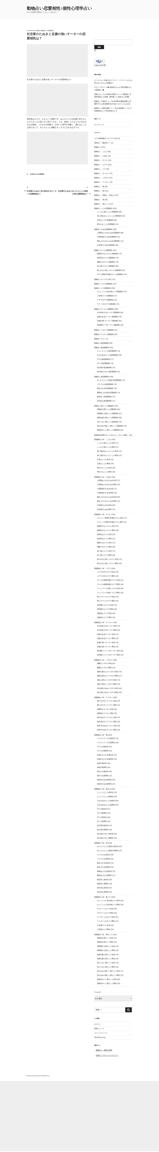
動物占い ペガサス (101, 178)
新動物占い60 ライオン (103, 697)
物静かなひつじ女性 (104, 543)
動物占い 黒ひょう (101, 204)
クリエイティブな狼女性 (106, 738)
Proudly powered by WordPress (37, 1076)
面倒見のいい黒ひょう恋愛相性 (108, 430)
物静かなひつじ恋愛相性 (106, 262)
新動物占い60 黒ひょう (103, 934)
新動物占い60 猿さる (102, 789)
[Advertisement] (57, 60)
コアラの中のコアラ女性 (106, 572)
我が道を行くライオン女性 (107, 717)
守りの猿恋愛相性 (103, 359)
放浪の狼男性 (102, 767)
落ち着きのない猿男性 (105, 838)
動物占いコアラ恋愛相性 (103, 284)
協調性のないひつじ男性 (106, 530)
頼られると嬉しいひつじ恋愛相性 (109, 270)
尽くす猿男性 (102, 821)
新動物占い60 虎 (101, 843)
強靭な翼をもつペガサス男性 (107, 676)
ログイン (97, 1024)
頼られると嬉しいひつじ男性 (107, 563)
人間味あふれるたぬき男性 (107, 484)
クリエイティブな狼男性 (106, 742)
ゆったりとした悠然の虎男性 (107, 850)
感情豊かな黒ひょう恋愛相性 (107, 413)
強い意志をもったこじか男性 (107, 455)
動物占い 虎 (99, 200)
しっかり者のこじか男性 (106, 447)
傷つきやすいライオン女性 (107, 701)
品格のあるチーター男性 (106, 638)
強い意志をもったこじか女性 (107, 451)
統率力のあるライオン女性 (107, 726)
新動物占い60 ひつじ (102, 514)
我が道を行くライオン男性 (107, 722)
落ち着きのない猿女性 (105, 834)
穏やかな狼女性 (102, 771)
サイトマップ (99, 125)
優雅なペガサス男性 (104, 667)
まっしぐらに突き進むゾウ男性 (108, 905)
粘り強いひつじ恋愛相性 (106, 266)
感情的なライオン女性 (105, 709)
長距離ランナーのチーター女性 (108, 651)
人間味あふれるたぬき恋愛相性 (108, 233)
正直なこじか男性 (103, 463)
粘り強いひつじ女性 (104, 551)
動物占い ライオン (101, 182)
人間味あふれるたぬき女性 (107, 480)
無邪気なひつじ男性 (104, 539)
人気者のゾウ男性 (103, 929)
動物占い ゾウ (100, 169)
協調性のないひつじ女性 (106, 526)
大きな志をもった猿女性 (106, 801)
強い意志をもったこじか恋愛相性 (109, 216)
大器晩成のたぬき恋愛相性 (107, 237)
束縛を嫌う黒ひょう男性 (106, 959)
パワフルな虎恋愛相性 (105, 384)
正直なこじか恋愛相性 (105, 220)
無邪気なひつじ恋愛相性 (106, 258)
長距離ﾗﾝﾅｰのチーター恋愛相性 (108, 325)
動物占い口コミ (100, 339)
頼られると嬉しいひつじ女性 (107, 559)
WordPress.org (99, 1037)
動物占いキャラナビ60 (102, 279)
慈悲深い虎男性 (102, 884)
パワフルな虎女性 (103, 855)
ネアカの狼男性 (102, 751)
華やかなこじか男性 (104, 472)
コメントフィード (100, 1033)
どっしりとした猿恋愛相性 (107, 351)
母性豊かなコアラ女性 (105, 605)
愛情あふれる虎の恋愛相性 (107, 392)
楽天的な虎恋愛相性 (104, 401)
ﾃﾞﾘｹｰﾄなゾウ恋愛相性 (105, 300)
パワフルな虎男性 (103, 859)
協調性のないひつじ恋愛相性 (107, 254)
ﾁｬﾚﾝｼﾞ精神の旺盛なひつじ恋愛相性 (110, 274)
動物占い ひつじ (100, 160)
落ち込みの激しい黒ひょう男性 (108, 975)
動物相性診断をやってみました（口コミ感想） (111, 435)
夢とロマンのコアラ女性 (106, 597)
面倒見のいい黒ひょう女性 (107, 979)
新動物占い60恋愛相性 (47, 30)
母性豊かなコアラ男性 (105, 609)
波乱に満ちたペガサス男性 (107, 684)
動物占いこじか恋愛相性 (103, 208)
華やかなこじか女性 (104, 468)
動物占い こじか (100, 151)
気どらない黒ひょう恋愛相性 (107, 422)
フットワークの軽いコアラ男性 (108, 593)
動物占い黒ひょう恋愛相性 (104, 406)
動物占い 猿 (99, 191)
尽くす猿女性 (102, 817)
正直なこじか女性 (103, 459)
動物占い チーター (101, 173)
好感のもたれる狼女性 (105, 755)
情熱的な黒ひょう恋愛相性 (107, 409)
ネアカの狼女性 (102, 747)
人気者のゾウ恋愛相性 (105, 296)
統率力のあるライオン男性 (107, 730)
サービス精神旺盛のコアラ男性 (108, 584)
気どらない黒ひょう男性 (106, 967)
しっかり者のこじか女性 (106, 443)
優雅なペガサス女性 (104, 663)
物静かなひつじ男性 (104, 547)
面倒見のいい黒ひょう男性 (107, 983)
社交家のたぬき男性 (104, 509)
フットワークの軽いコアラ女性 (108, 588)
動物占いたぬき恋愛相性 (103, 229)
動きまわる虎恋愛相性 (105, 388)
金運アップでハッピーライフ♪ (107, 1055)
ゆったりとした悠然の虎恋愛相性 (109, 380)
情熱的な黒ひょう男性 (105, 942)
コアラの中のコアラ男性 (106, 576)
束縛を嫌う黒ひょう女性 (106, 954)
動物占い (97, 147)
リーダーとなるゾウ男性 (106, 921)
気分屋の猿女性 (102, 825)
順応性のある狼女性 (104, 780)
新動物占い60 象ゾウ (102, 897)
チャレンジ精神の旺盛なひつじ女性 (110, 518)
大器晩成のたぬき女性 (105, 489)
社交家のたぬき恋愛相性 (37, 174)
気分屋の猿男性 (102, 830)
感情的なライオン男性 (105, 713)
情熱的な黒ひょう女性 (105, 938)
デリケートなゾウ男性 (105, 913)
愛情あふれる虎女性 (104, 871)
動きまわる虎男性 (103, 867)
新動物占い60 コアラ (102, 568)
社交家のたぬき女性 (104, 505)
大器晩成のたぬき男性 (105, 493)
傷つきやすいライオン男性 (107, 705)
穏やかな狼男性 (102, 776)
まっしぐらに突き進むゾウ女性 (108, 900)
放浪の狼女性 (102, 763)
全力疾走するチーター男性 (107, 630)
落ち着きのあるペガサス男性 (107, 692)
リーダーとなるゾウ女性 (106, 917)
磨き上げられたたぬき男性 (107, 501)
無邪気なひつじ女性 (104, 534)
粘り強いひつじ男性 (104, 555)
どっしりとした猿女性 (105, 792)
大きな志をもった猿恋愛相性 (107, 355)
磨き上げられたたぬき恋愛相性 (108, 241)
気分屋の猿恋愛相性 (104, 367)
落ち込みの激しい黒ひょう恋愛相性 (110, 426)
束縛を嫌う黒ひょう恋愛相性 (107, 417)
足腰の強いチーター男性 (106, 647)
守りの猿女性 (102, 809)
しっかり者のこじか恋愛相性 (107, 212)
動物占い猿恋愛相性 (101, 347)
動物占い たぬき (100, 156)
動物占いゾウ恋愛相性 (102, 288)
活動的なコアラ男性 (104, 617)
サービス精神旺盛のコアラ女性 (108, 580)
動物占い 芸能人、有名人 (104, 195)
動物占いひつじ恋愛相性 (103, 250)
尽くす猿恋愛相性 (103, 363)
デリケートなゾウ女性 (105, 909)
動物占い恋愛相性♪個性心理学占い (59, 8)
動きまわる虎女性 (103, 863)
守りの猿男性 (102, 813)
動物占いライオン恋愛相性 (104, 334)
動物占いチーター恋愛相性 (104, 309)
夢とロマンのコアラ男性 (106, 601)
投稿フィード (99, 1028)
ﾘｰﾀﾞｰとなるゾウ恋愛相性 (106, 304)
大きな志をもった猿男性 (106, 805)
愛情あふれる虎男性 (104, 875)
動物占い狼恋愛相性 (101, 343)
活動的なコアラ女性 (104, 613)
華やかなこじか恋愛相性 (106, 224)
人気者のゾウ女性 (103, 925)
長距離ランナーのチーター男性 (108, 655)
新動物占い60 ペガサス (103, 660)
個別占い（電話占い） (102, 143)
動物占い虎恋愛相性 (101, 377)
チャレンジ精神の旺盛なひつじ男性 (110, 522)
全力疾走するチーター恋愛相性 (108, 312)
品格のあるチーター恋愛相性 (107, 317)
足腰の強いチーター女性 (106, 642)
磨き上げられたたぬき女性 (107, 497)
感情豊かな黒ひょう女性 (106, 946)
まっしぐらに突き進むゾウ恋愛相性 (110, 291)
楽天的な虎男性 (102, 892)
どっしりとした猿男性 (105, 796)
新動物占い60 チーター (103, 622)
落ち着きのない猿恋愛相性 (107, 372)
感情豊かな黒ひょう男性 (106, 950)
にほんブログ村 (100, 65)
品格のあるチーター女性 (106, 634)
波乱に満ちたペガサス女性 (107, 680)
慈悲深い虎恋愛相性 (104, 397)
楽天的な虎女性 (102, 888)
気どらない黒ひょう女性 (106, 963)
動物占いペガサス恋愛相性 (104, 330)
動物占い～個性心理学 (104, 1050)
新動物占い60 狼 (101, 735)
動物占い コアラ (100, 165)
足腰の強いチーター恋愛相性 (107, 321)
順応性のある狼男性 (104, 784)
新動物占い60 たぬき (102, 477)
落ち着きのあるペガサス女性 (107, 688)
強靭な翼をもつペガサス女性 (107, 672)
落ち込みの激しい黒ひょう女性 (108, 971)
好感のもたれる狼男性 (105, 759)
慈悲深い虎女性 (102, 879)
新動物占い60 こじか (102, 439)
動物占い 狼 (99, 186)
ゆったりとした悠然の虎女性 (107, 846)
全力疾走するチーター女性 (107, 626)
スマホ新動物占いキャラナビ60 (105, 138)
